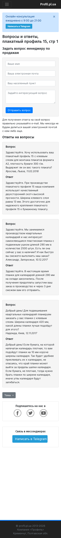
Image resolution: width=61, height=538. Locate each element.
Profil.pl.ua (48, 4)
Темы (8, 395)
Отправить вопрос (19, 110)
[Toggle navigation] (7, 4)
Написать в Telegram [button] (19, 26)
